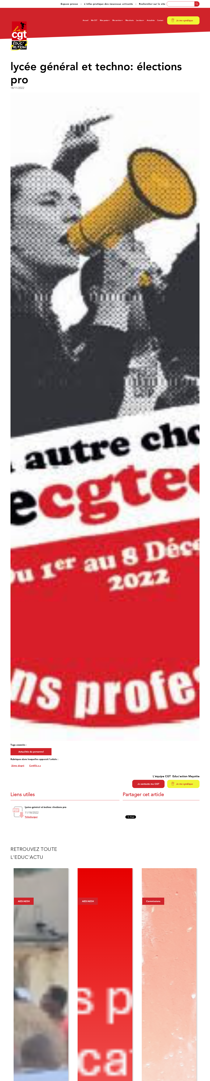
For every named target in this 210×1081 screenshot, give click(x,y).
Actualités (151, 20)
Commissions (153, 901)
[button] (104, 20)
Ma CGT (94, 20)
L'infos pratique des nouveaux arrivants (108, 3)
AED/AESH (24, 901)
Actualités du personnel (31, 751)
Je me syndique (184, 20)
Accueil (85, 20)
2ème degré (17, 765)
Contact (160, 20)
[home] (19, 36)
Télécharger (31, 816)
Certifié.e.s (35, 765)
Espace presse (69, 3)
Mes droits (130, 20)
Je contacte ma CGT (148, 783)
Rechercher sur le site (152, 3)
